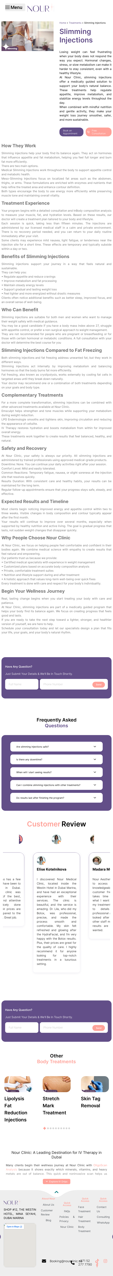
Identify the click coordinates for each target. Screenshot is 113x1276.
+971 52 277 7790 (85, 1262)
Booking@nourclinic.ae (66, 1261)
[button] (56, 747)
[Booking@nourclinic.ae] (44, 1261)
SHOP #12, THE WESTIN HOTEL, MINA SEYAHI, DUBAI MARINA (20, 1214)
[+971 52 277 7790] (72, 1263)
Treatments (75, 22)
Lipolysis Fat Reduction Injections (15, 1109)
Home (62, 22)
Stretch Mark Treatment (54, 1106)
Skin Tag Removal (90, 1102)
